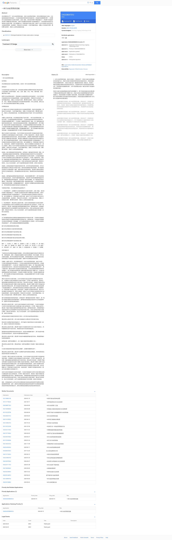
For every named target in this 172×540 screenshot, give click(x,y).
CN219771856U (7, 433)
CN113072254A (7, 426)
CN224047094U (7, 461)
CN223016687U (7, 475)
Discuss (85, 69)
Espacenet (72, 69)
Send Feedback (74, 537)
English (73, 25)
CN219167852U (7, 419)
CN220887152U (7, 405)
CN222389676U (7, 457)
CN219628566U (7, 468)
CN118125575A (7, 412)
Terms (92, 537)
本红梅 (71, 28)
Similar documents (76, 64)
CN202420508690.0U (8, 498)
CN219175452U (7, 454)
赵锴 (67, 28)
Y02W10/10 (8, 35)
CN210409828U (7, 409)
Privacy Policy (99, 537)
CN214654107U (7, 443)
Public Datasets (84, 537)
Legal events (67, 64)
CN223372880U (7, 482)
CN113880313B (7, 398)
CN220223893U (7, 471)
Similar (87, 21)
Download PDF (68, 21)
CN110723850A (7, 440)
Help (107, 537)
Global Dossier (79, 69)
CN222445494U (7, 447)
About (65, 537)
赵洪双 (75, 28)
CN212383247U (7, 422)
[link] (21, 35)
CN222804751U (7, 416)
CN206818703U (7, 450)
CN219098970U (7, 478)
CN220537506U (7, 436)
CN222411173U (7, 464)
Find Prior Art (78, 21)
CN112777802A (7, 402)
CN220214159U (7, 429)
